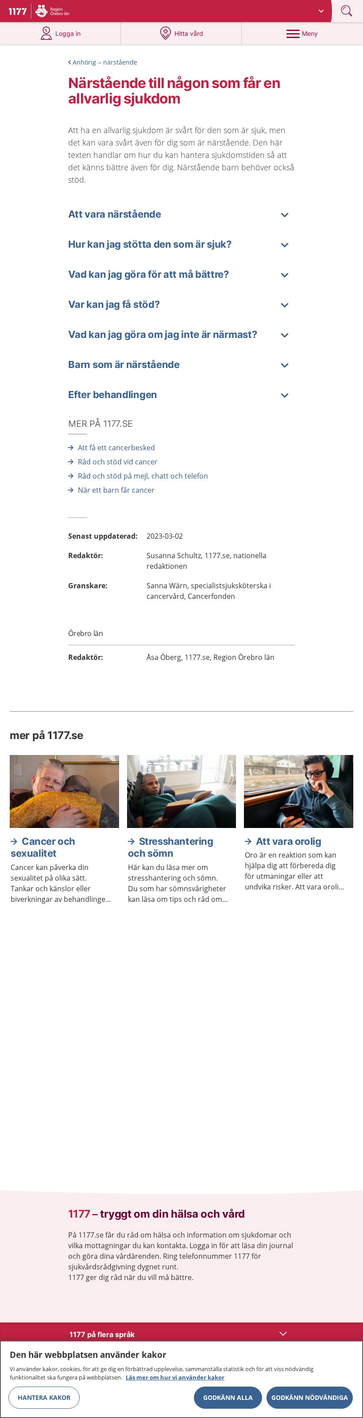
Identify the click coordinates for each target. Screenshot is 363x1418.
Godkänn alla (228, 1397)
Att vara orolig (288, 841)
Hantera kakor (44, 1397)
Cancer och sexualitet (43, 847)
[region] (181, 1379)
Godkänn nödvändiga (309, 1397)
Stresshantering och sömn (170, 847)
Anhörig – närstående (105, 62)
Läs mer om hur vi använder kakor (175, 1377)
